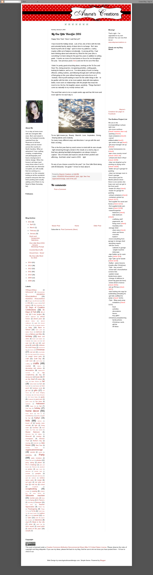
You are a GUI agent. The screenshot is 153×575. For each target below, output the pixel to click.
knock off (29, 423)
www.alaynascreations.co (117, 42)
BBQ (27, 334)
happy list (33, 406)
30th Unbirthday (38, 305)
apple (35, 323)
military (40, 434)
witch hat (39, 524)
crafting (28, 363)
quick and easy (38, 475)
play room (39, 469)
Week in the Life (38, 522)
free (32, 386)
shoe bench (37, 493)
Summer (38, 502)
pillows (40, 462)
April (31, 224)
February (33, 230)
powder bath (38, 471)
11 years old (36, 303)
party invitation (36, 458)
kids (28, 420)
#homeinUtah (41, 292)
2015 (30, 222)
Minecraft (29, 436)
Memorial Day (30, 434)
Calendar (28, 341)
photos (38, 460)
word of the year (71, 179)
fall (43, 381)
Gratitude (30, 399)
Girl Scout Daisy (33, 397)
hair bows (38, 401)
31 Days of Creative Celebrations (35, 308)
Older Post (97, 226)
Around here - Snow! (36, 253)
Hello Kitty (28, 408)
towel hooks (33, 513)
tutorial (35, 515)
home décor (29, 413)
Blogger (103, 560)
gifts (36, 390)
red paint (29, 482)
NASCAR (35, 443)
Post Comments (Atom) (69, 229)
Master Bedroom (33, 432)
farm (40, 384)
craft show (39, 361)
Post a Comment (60, 189)
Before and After (36, 334)
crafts (36, 363)
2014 (30, 262)
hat (40, 406)
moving (28, 443)
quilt (27, 478)
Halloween (40, 404)
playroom (28, 471)
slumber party (34, 498)
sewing (34, 491)
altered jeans (37, 319)
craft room (29, 361)
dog (40, 375)
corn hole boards (32, 354)
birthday (29, 336)
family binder (33, 384)
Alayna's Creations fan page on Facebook (116, 111)
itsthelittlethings (30, 415)
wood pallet (41, 526)
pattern (27, 460)
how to (39, 413)
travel (29, 515)
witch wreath (30, 526)
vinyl (27, 522)
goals (77, 176)
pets (33, 460)
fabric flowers (35, 381)
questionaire (29, 475)
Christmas (40, 350)
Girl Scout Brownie (39, 395)
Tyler (29, 518)
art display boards (40, 325)
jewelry (38, 415)
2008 (30, 281)
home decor (32, 410)
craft (27, 358)
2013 (30, 265)
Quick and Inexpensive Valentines (34, 238)
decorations (30, 370)
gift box (28, 390)
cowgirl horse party (35, 356)
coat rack (32, 352)
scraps (27, 491)
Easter (37, 377)
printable (28, 473)
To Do (33, 511)
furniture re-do (37, 388)
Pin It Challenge (31, 465)
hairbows (28, 403)
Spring (32, 500)
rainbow (34, 478)
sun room (29, 504)
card (36, 343)
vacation (30, 520)
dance (39, 366)
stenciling (30, 502)
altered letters (30, 321)
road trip (34, 484)
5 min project (37, 314)
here (74, 61)
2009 (30, 278)
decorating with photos (34, 368)
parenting (28, 455)
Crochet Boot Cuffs (36, 250)
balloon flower (29, 332)
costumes (42, 354)
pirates (30, 469)
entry (27, 381)
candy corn (36, 341)
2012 (30, 268)
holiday (37, 408)
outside (32, 452)
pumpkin (38, 473)
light (81, 176)
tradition (42, 513)
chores (32, 350)
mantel (40, 429)
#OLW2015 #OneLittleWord (66, 176)
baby (30, 327)
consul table (41, 352)
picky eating (30, 462)
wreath (28, 531)
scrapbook (35, 486)
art (31, 325)
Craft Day (37, 358)
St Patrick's (41, 500)
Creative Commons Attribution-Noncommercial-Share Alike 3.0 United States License (77, 547)
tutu (44, 515)
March (32, 227)
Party (42, 454)
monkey (38, 436)
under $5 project (40, 517)
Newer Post (56, 226)
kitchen (40, 421)
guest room (29, 401)
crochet (28, 366)
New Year (87, 176)
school (42, 484)
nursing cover (32, 447)
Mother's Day (37, 441)
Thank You (41, 506)
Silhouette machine (35, 495)
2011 (30, 271)
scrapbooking (31, 489)
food (27, 386)
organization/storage (58, 179)
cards (34, 345)
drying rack (29, 377)
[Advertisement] (76, 208)
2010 (30, 275)
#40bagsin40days (31, 290)
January (33, 233)
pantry (40, 452)
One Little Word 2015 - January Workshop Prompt (37, 245)
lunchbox (35, 427)
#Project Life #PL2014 (34, 301)
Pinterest (34, 467)
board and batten (37, 338)
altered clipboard (31, 316)
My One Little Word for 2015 (36, 257)
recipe (39, 480)
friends (37, 386)
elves (40, 379)
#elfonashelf (29, 292)
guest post (39, 399)
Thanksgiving (32, 509)
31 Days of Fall (35, 311)
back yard (39, 329)
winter (30, 524)
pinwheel (42, 467)
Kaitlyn (37, 418)
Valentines (38, 520)
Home (77, 226)
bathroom (39, 332)
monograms (29, 438)
